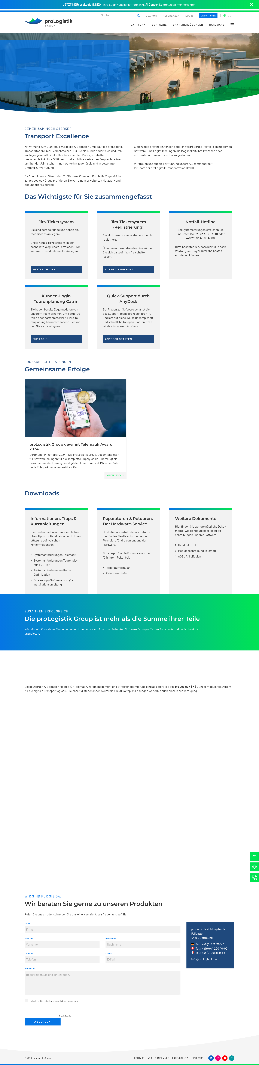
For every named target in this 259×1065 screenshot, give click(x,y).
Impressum (197, 1058)
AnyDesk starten (118, 339)
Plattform (137, 24)
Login (189, 15)
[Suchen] (138, 16)
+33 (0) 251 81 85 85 (213, 952)
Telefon (29, 953)
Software (159, 24)
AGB (149, 1058)
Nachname (111, 938)
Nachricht (30, 968)
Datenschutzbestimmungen (63, 1000)
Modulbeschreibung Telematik (197, 550)
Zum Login (40, 339)
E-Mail (109, 953)
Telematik (80, 686)
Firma (27, 923)
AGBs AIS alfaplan (189, 556)
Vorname (29, 938)
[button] (232, 25)
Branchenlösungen (188, 24)
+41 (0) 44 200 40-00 (214, 948)
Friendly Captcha (65, 1016)
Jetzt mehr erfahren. (182, 4)
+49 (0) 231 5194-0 (213, 944)
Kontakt (139, 1058)
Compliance (162, 1058)
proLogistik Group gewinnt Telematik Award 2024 (71, 446)
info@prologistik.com (205, 959)
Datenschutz (180, 1058)
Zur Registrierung (119, 269)
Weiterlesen (114, 475)
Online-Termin (208, 15)
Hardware (217, 24)
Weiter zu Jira (44, 269)
